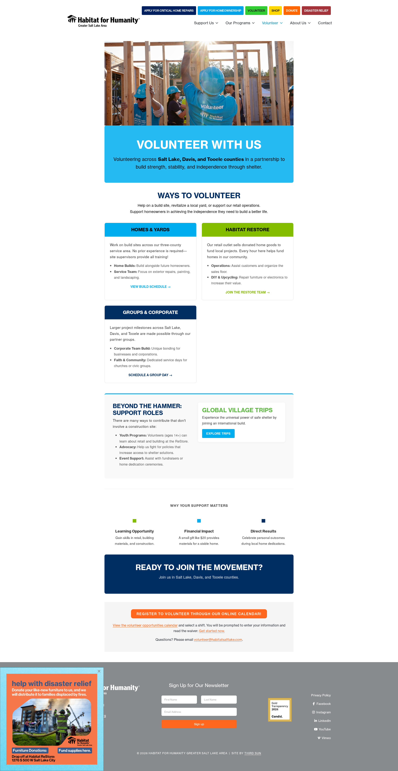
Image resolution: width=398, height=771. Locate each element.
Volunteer (256, 10)
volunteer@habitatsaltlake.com (218, 639)
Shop (275, 10)
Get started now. (212, 631)
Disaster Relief (316, 10)
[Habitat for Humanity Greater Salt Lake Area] (103, 23)
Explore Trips (218, 433)
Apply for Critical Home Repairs (169, 10)
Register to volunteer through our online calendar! (199, 614)
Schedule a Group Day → (150, 375)
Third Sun (252, 753)
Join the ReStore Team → (248, 292)
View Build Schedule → (150, 286)
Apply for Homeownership (220, 10)
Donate (292, 10)
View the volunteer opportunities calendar (145, 625)
